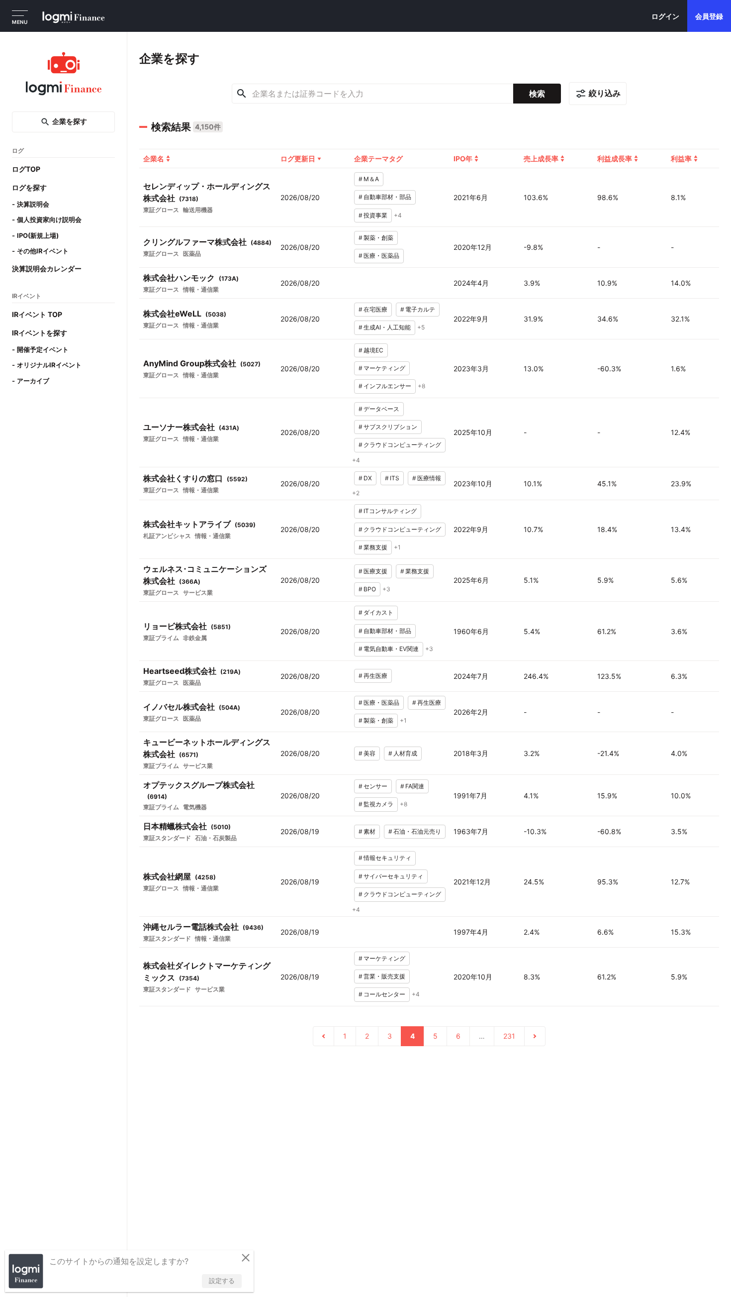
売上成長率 (541, 158)
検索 (537, 94)
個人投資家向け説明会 (49, 220)
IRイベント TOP (37, 314)
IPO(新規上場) (38, 235)
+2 (356, 493)
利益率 (681, 158)
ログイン (665, 16)
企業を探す (69, 121)
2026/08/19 (299, 831)
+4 (398, 215)
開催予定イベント (43, 349)
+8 (421, 386)
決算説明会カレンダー (47, 268)
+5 (421, 327)
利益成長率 (614, 158)
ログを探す (29, 187)
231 (509, 1036)
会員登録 (709, 16)
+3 (386, 589)
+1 (397, 547)
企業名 (153, 158)
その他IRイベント (43, 251)
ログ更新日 (297, 158)
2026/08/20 (300, 197)
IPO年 (463, 158)
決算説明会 (33, 204)
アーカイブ (33, 381)
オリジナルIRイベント (49, 365)
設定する (222, 1281)
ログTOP (26, 169)
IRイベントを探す (39, 332)
